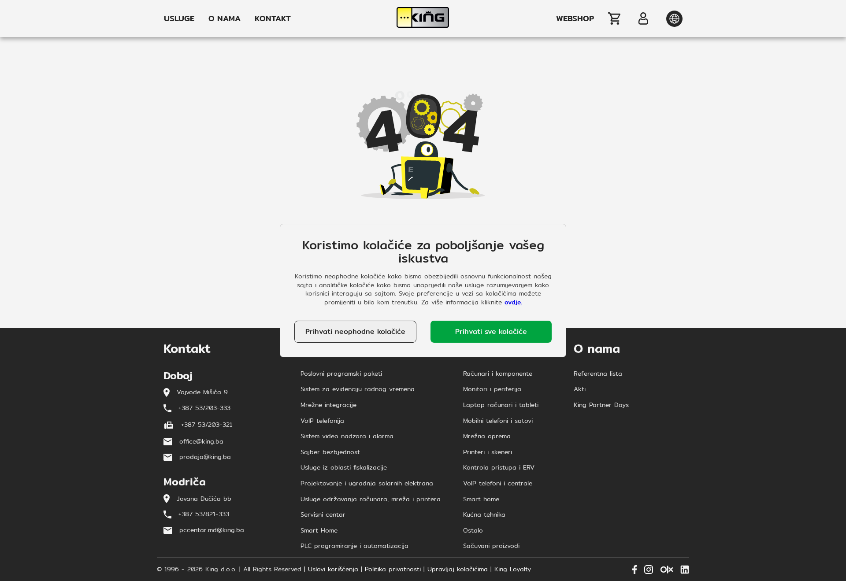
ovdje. (513, 302)
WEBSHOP (575, 18)
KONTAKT (273, 18)
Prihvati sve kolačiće (491, 331)
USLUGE (179, 18)
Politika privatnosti (393, 569)
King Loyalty (512, 569)
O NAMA (224, 18)
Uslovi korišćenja (333, 569)
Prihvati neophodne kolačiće (355, 331)
